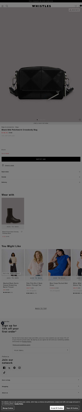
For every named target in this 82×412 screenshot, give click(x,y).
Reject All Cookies (72, 408)
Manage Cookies (8, 408)
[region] (41, 405)
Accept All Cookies (57, 408)
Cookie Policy (18, 404)
